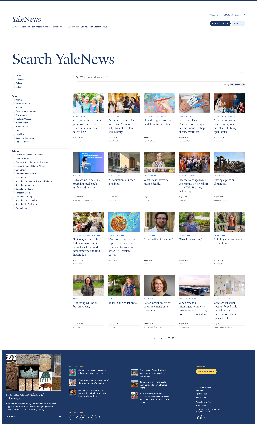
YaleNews (26, 20)
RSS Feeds (200, 390)
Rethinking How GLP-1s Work (65, 26)
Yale (200, 418)
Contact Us (201, 396)
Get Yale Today (205, 371)
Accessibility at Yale (203, 402)
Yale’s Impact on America (39, 26)
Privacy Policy (201, 405)
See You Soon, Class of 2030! (94, 26)
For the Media (202, 393)
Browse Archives (203, 387)
